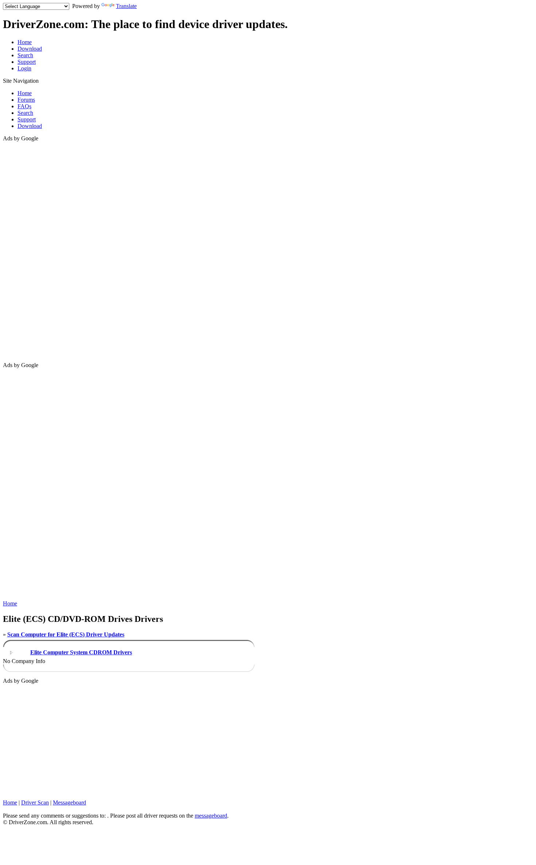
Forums (26, 100)
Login (24, 68)
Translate (126, 6)
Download (30, 49)
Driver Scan (35, 802)
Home (25, 42)
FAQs (24, 106)
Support (27, 62)
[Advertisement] (32, 251)
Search (25, 55)
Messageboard (69, 802)
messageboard (211, 816)
